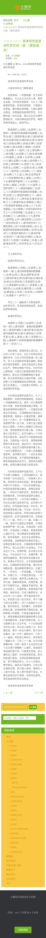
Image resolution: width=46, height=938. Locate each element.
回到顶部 (23, 930)
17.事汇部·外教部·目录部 (18, 829)
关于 (8, 883)
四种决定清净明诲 (19, 787)
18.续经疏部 (13, 833)
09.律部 (12, 792)
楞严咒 (15, 783)
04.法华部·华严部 (15, 760)
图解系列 (10, 870)
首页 (8, 737)
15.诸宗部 (13, 820)
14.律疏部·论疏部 (15, 815)
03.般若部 (13, 755)
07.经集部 (13, 774)
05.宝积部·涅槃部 (15, 764)
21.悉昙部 (13, 847)
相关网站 (10, 874)
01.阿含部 (13, 746)
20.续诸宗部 (13, 843)
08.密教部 (16, 55)
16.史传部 (13, 824)
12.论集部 (13, 806)
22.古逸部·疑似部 (15, 852)
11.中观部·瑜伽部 (15, 801)
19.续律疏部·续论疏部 (17, 838)
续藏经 (9, 856)
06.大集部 (13, 769)
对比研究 (10, 878)
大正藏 (9, 741)
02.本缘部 (13, 751)
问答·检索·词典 (13, 865)
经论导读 (10, 861)
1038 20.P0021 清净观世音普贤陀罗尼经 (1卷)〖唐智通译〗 (22, 45)
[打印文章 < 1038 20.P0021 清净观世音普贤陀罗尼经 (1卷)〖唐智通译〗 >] (42, 55)
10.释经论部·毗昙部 (16, 797)
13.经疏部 (13, 810)
